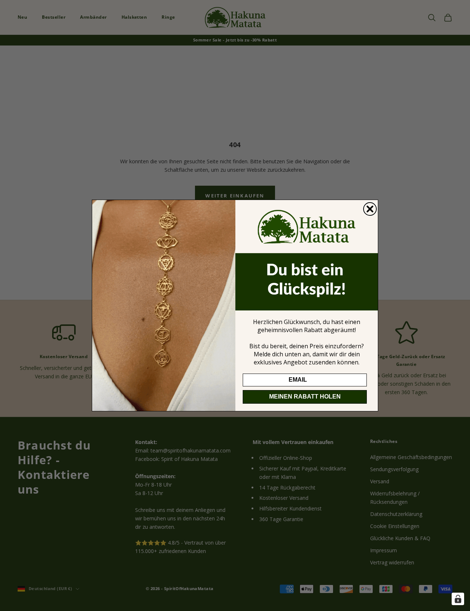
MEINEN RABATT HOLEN (305, 396)
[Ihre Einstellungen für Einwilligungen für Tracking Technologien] (458, 599)
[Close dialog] (370, 209)
